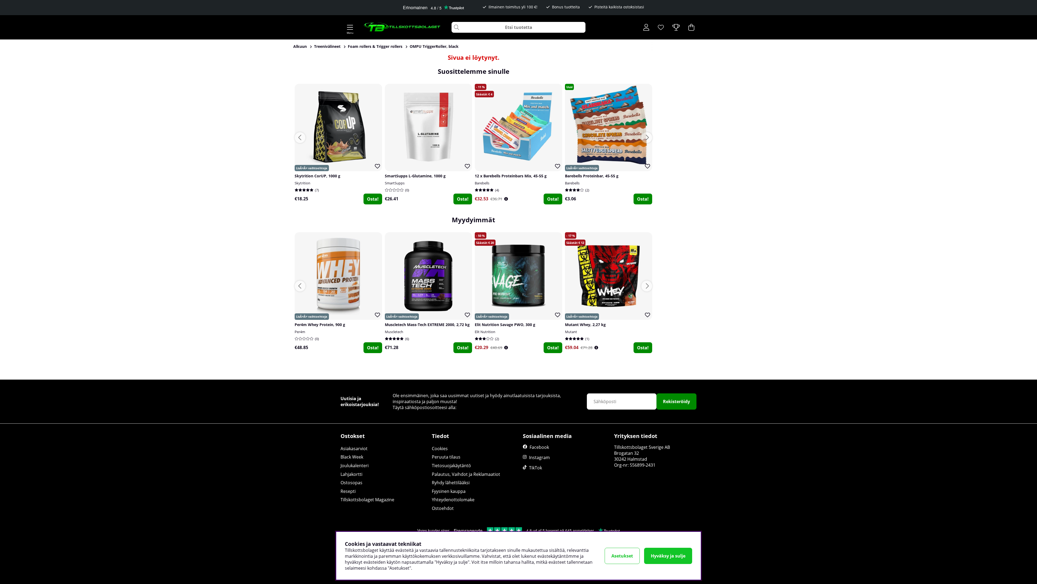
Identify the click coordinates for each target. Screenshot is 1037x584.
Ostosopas (351, 483)
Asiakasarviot (354, 449)
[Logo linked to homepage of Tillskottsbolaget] (402, 27)
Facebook (539, 447)
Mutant (571, 331)
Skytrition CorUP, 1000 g (317, 175)
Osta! (373, 199)
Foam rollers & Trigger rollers (375, 46)
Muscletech (394, 331)
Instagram (539, 457)
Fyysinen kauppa (449, 491)
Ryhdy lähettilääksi (451, 483)
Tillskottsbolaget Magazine (367, 500)
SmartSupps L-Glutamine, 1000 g (415, 175)
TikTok (535, 468)
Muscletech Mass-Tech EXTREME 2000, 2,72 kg (427, 324)
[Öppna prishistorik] (506, 198)
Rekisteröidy (676, 401)
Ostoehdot (443, 508)
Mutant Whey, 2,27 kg (585, 324)
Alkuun (300, 46)
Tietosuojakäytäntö (451, 466)
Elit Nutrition (485, 331)
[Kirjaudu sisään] (646, 27)
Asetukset (622, 556)
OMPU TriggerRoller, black (434, 46)
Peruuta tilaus (446, 457)
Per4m (300, 331)
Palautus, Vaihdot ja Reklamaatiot (466, 474)
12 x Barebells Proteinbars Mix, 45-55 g (511, 175)
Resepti (348, 491)
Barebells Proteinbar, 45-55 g (591, 175)
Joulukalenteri (355, 466)
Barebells (482, 183)
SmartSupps (395, 183)
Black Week (352, 457)
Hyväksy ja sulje (668, 556)
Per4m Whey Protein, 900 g (320, 324)
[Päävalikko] (350, 27)
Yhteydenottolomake (453, 500)
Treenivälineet (327, 46)
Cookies (440, 449)
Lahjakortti (351, 474)
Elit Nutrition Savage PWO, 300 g (505, 324)
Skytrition (302, 183)
